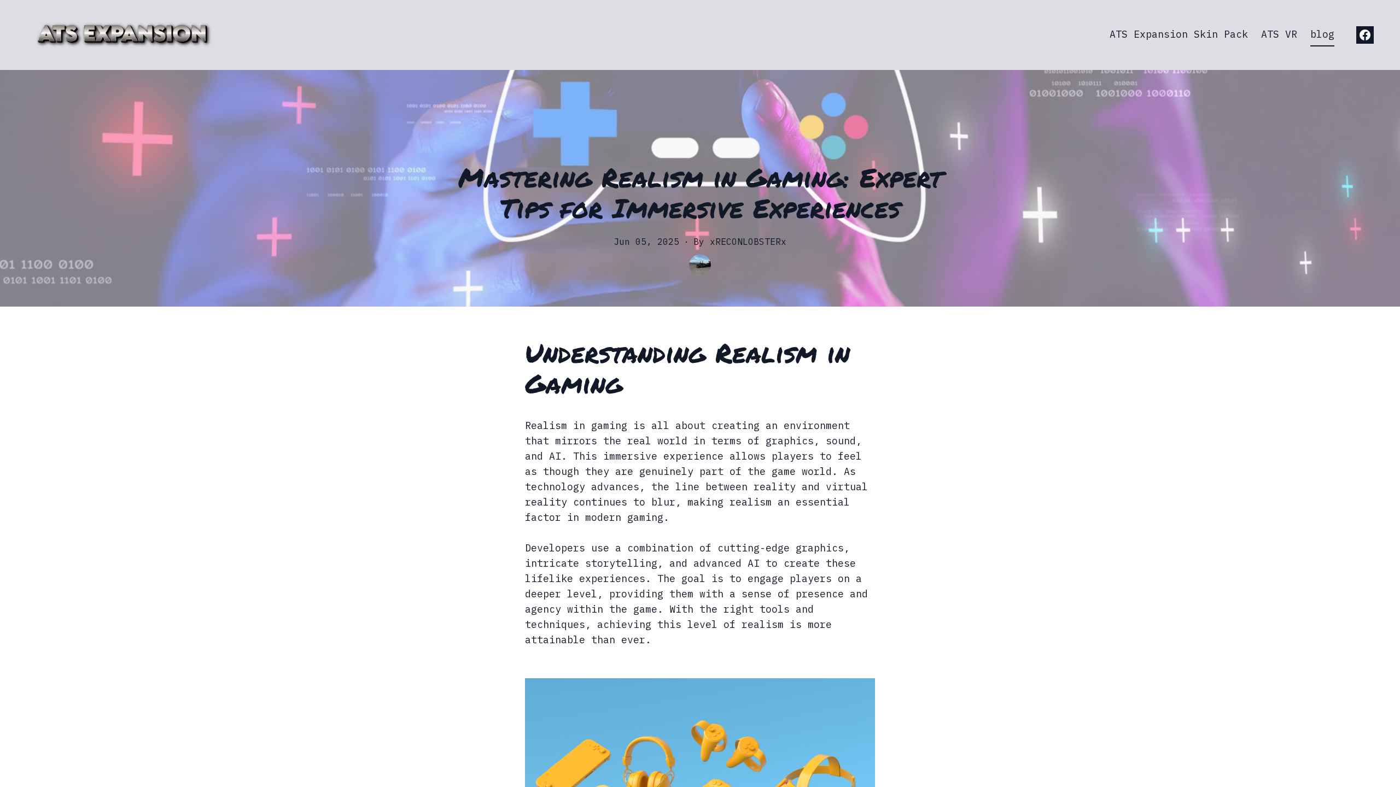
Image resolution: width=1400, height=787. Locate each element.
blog (1322, 34)
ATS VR (1279, 34)
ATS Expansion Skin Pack (1179, 34)
